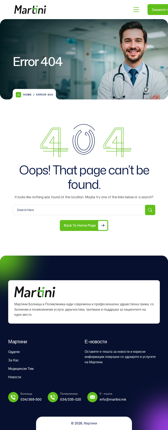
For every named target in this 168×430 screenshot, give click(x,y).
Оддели (14, 351)
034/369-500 (31, 399)
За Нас (13, 360)
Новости (14, 377)
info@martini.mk (113, 399)
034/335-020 (70, 399)
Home (27, 94)
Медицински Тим (21, 368)
